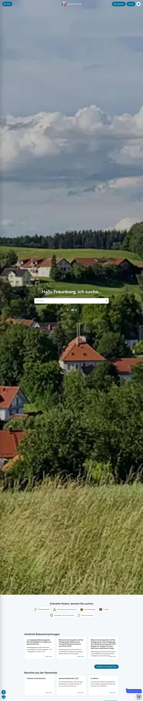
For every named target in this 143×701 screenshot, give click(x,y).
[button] (3, 697)
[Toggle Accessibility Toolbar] (3, 692)
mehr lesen (48, 656)
